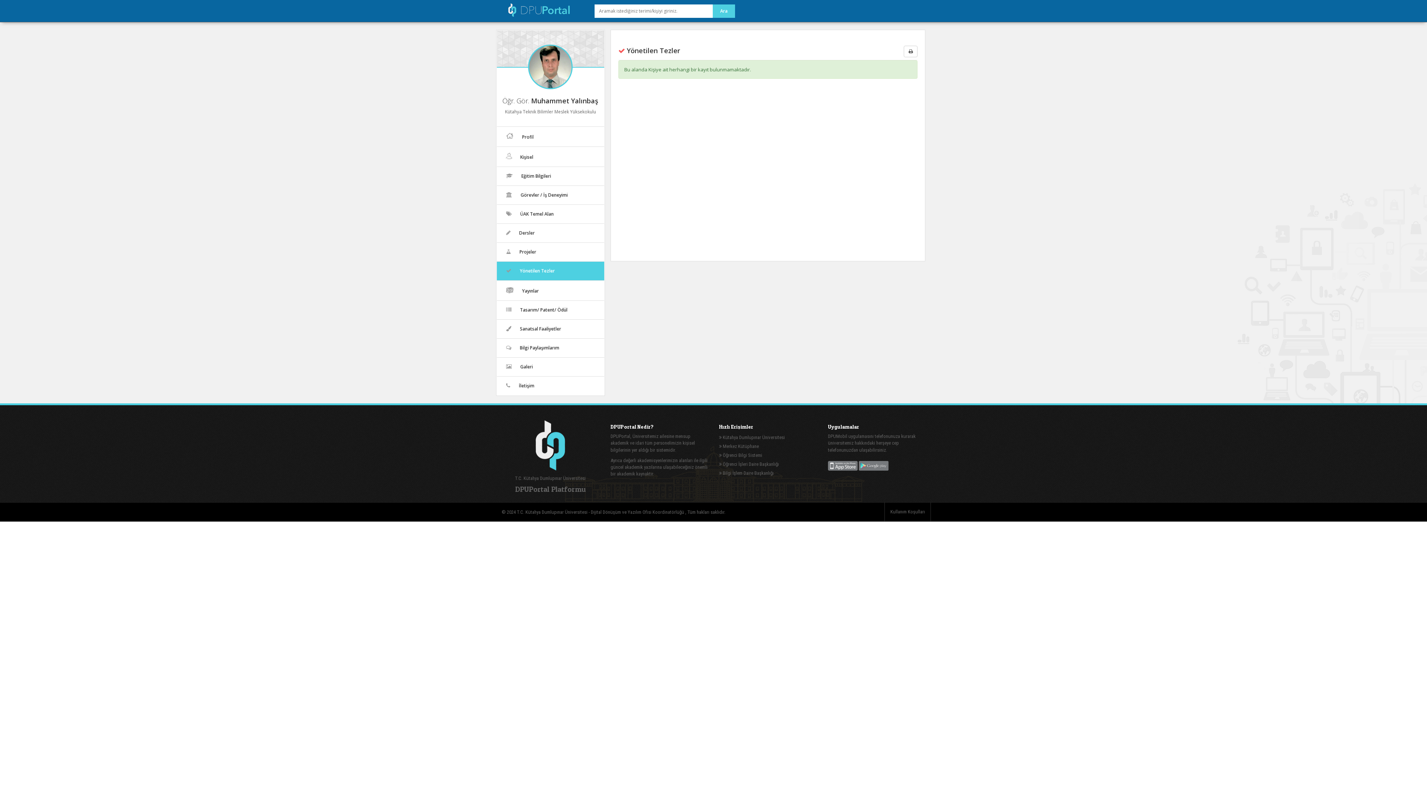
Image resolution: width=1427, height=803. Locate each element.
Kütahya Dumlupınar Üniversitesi (753, 437)
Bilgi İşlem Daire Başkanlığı (748, 473)
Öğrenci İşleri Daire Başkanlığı (750, 464)
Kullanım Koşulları (907, 512)
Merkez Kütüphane (740, 446)
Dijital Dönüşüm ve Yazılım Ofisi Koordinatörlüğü (638, 512)
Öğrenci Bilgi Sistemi (742, 455)
